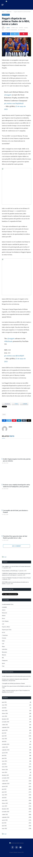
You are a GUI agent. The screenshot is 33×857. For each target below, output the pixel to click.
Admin (8, 27)
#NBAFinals (8, 341)
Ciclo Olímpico (5, 621)
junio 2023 (4, 792)
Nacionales (4, 652)
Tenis (3, 666)
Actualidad (4, 607)
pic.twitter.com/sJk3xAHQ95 (14, 356)
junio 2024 (4, 758)
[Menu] (3, 5)
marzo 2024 (4, 766)
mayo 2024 (4, 761)
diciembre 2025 (5, 719)
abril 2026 (4, 707)
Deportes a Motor (6, 626)
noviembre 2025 (5, 721)
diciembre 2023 (5, 775)
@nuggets (8, 95)
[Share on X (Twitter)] (15, 33)
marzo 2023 (4, 800)
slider (4, 414)
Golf (3, 643)
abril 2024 (4, 764)
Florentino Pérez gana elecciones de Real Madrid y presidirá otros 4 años (15, 537)
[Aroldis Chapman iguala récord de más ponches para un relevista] (16, 448)
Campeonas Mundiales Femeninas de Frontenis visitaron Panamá (16, 577)
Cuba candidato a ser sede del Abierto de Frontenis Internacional (16, 566)
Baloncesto (6, 14)
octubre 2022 (5, 814)
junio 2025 (4, 736)
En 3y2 (3, 632)
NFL (3, 657)
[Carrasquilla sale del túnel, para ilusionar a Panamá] (16, 500)
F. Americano (5, 635)
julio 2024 (4, 755)
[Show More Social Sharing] (29, 33)
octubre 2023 (5, 780)
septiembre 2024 (5, 750)
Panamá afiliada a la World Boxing (9, 570)
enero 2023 (4, 806)
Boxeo (3, 618)
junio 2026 (4, 702)
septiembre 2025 (5, 727)
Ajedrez (3, 610)
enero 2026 (4, 716)
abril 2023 (4, 797)
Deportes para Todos (6, 629)
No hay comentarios (12, 29)
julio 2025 (4, 733)
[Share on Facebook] (6, 33)
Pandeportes (5, 660)
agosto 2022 (5, 820)
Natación (4, 655)
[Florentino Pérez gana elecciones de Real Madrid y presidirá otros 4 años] (16, 525)
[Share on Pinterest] (23, 33)
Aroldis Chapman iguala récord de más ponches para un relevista (16, 676)
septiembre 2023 (5, 783)
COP (3, 624)
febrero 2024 (5, 769)
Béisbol (3, 615)
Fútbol (3, 641)
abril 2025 (4, 741)
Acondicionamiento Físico (7, 604)
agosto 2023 (5, 786)
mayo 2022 (4, 828)
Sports (3, 663)
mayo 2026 (4, 705)
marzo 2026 (4, 710)
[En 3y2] (4, 556)
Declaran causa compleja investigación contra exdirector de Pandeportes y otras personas (16, 485)
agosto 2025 (5, 730)
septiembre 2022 (5, 817)
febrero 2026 (5, 713)
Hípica (3, 646)
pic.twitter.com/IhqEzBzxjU (14, 103)
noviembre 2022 (5, 811)
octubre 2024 (5, 747)
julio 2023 (4, 789)
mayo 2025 (4, 738)
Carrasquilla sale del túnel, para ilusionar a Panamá (13, 683)
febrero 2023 (5, 803)
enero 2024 (4, 772)
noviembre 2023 (5, 778)
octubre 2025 (5, 724)
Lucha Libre (4, 649)
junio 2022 (4, 825)
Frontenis (4, 638)
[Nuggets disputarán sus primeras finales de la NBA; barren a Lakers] (16, 46)
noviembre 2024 (5, 744)
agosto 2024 (5, 752)
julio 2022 (4, 823)
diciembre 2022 (5, 809)
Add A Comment (16, 546)
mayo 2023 (4, 794)
